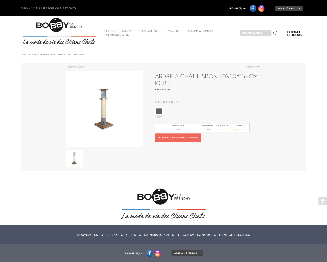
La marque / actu (116, 35)
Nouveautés (147, 30)
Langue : (286, 8)
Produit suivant (253, 67)
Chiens (109, 30)
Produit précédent (75, 67)
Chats (126, 30)
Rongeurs (172, 30)
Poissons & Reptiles (199, 30)
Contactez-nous (197, 235)
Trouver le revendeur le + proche (178, 138)
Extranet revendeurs (294, 34)
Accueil (24, 54)
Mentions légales (234, 235)
